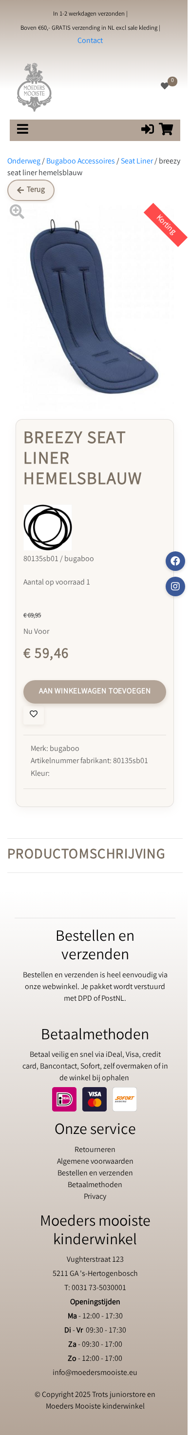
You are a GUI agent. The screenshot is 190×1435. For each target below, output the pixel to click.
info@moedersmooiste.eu (95, 1373)
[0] (165, 87)
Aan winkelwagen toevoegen (95, 691)
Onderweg (23, 161)
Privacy (95, 1197)
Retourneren (95, 1150)
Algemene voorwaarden (95, 1162)
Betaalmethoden (95, 1185)
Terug (36, 190)
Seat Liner (137, 161)
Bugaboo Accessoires (80, 161)
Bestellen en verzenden (95, 1173)
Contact (90, 41)
